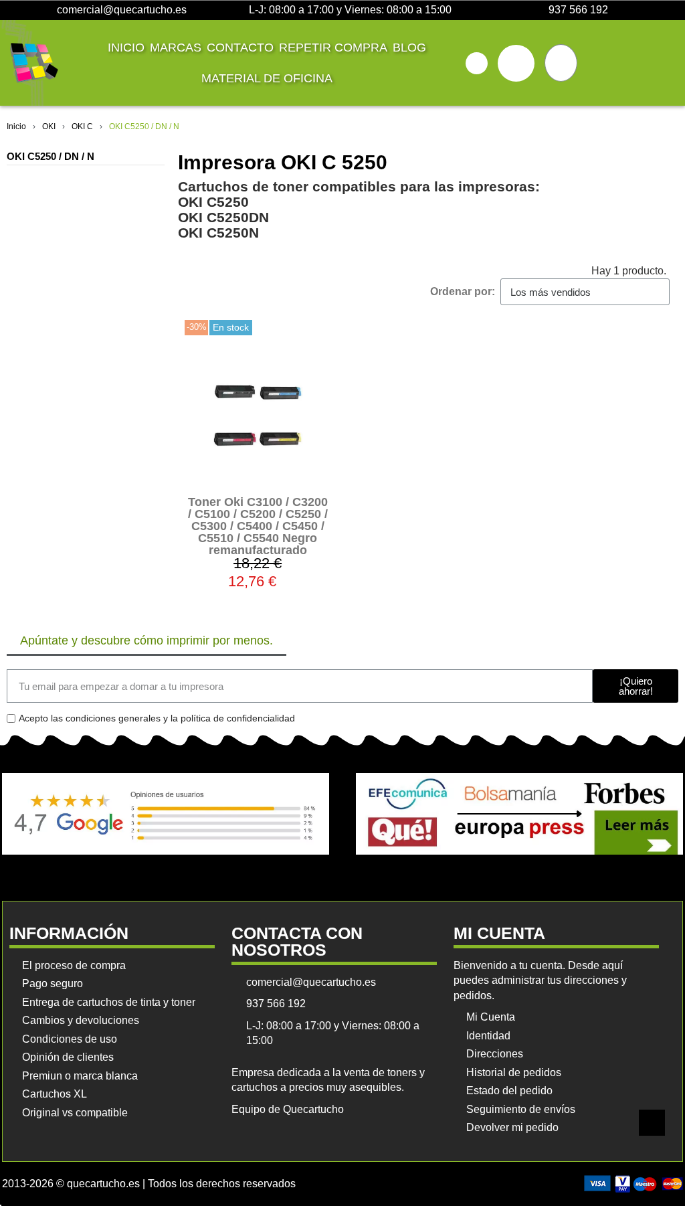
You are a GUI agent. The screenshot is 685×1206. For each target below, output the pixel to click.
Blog (409, 47)
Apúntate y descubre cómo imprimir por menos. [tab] (146, 640)
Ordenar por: (462, 291)
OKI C (82, 126)
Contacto (240, 47)
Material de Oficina (266, 78)
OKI (49, 126)
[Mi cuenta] (516, 63)
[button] (477, 63)
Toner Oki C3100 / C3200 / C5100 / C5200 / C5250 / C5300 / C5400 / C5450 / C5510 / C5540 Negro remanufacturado (258, 526)
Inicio (126, 47)
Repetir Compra (333, 47)
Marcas (175, 47)
